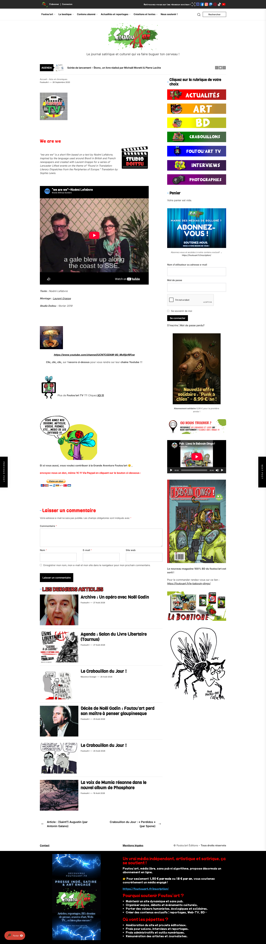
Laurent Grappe (62, 298)
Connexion (67, 4)
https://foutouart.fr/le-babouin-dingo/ (189, 583)
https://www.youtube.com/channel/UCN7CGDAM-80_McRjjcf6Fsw (94, 354)
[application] (196, 456)
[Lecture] (171, 470)
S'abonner (54, 4)
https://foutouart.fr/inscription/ (196, 255)
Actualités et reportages (114, 14)
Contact (44, 845)
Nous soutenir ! (169, 14)
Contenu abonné (86, 14)
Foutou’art (47, 14)
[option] (135, 67)
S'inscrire (172, 325)
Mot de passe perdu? (192, 325)
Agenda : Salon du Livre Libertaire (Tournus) (114, 636)
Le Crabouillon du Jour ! (104, 671)
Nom (43, 550)
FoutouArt (44, 82)
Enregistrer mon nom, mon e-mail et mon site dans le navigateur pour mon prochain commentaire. (97, 565)
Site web (130, 550)
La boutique (65, 14)
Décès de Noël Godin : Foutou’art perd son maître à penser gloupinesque (118, 710)
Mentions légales (133, 845)
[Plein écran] (222, 470)
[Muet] (217, 470)
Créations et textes (144, 14)
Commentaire (48, 526)
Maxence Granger (89, 677)
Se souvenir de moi (181, 310)
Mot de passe (174, 280)
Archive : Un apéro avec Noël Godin (115, 597)
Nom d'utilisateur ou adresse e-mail (187, 264)
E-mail (87, 550)
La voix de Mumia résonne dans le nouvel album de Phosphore (113, 785)
